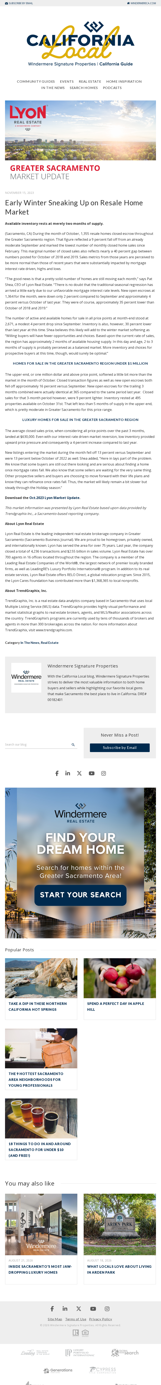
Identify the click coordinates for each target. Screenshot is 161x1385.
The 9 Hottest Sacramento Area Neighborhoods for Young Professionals (36, 1079)
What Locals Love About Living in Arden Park (119, 1269)
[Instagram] (103, 773)
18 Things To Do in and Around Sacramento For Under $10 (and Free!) (40, 1149)
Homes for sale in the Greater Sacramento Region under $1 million (80, 363)
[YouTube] (92, 773)
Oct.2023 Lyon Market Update (54, 497)
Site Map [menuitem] (55, 1319)
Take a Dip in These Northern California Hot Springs (38, 1006)
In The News (53, 88)
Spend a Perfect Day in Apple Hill (115, 1006)
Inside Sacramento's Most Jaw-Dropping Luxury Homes (40, 1269)
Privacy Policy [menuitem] (100, 1319)
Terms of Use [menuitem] (75, 1319)
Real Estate (90, 81)
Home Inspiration (124, 81)
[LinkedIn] (67, 773)
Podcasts (112, 88)
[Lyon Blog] (80, 43)
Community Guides (36, 81)
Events (67, 81)
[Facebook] (57, 773)
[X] (79, 773)
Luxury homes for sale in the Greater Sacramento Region (80, 420)
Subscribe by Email (119, 747)
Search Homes (84, 88)
